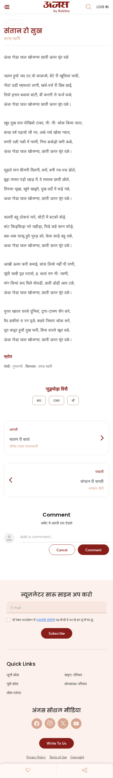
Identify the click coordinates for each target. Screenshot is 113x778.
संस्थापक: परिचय (75, 683)
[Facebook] (37, 723)
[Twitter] (63, 723)
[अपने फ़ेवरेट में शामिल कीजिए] (28, 770)
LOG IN (103, 6)
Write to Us (56, 743)
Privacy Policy (36, 757)
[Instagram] (50, 723)
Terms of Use (58, 757)
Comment (93, 549)
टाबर (56, 400)
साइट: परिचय (73, 674)
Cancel (62, 549)
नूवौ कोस (12, 683)
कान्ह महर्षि (12, 38)
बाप (39, 400)
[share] (84, 770)
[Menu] (6, 7)
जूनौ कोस (13, 674)
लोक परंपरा (14, 692)
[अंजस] (56, 7)
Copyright (77, 757)
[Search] (88, 7)
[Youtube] (76, 723)
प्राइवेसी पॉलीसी (45, 620)
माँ (73, 400)
